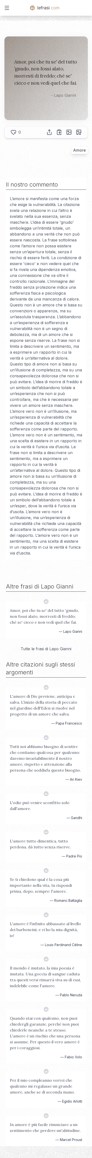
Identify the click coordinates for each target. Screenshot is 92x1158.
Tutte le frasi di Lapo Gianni (46, 648)
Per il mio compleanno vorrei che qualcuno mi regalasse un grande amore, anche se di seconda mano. (42, 1086)
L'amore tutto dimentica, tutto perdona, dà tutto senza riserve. (40, 844)
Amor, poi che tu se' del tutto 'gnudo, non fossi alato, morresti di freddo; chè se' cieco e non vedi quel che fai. (44, 616)
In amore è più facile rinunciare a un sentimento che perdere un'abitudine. (45, 1127)
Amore (79, 150)
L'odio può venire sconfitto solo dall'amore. (39, 805)
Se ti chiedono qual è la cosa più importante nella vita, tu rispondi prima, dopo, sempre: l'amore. (41, 885)
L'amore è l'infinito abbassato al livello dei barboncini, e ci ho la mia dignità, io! (45, 929)
